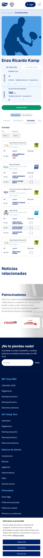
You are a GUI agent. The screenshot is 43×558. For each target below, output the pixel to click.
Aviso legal (6, 496)
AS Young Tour (27, 115)
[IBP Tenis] (5, 4)
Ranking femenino (9, 402)
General (6, 120)
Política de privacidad (10, 502)
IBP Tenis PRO (9, 379)
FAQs (4, 478)
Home (4, 12)
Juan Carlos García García (17, 223)
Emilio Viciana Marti (17, 182)
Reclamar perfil (21, 107)
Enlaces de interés (11, 449)
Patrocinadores (8, 472)
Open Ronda (13, 210)
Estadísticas (18, 120)
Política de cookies (18, 535)
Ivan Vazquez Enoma (17, 233)
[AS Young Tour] (12, 4)
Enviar (37, 362)
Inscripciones (7, 455)
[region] (21, 538)
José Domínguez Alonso (18, 155)
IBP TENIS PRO (11, 67)
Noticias (5, 461)
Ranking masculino (10, 396)
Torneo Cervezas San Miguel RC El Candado (20, 190)
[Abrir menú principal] (39, 4)
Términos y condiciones (11, 513)
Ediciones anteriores (10, 407)
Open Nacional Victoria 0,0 (17, 143)
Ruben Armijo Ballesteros (17, 228)
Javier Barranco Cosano (18, 177)
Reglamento (7, 390)
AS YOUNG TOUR (31, 67)
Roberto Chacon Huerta (18, 203)
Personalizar (22, 548)
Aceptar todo (21, 542)
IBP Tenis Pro (15, 115)
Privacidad (7, 490)
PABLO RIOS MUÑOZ (16, 252)
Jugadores (10, 12)
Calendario (6, 420)
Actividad (31, 120)
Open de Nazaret (14, 165)
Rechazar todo (21, 554)
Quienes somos (8, 483)
